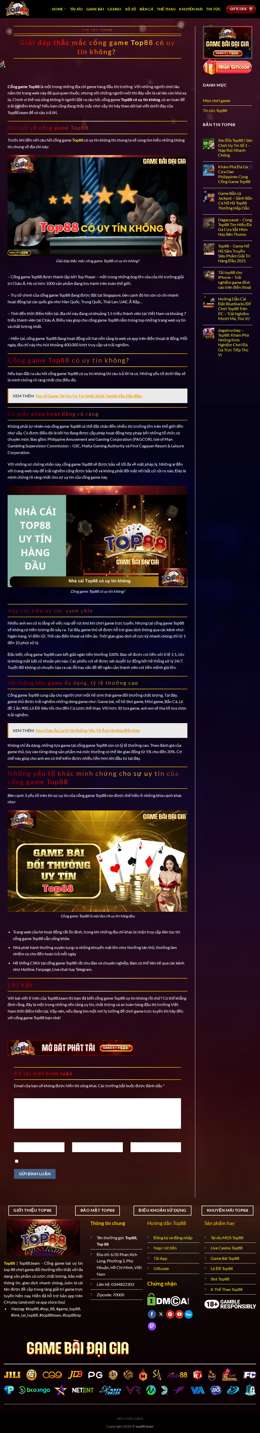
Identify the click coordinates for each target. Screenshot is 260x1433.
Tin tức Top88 (98, 30)
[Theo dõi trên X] (161, 1314)
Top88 (9, 1263)
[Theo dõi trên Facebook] (152, 1314)
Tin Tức (213, 9)
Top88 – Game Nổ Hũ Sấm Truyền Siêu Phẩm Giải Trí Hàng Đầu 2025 (234, 253)
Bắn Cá (146, 9)
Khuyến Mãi (191, 9)
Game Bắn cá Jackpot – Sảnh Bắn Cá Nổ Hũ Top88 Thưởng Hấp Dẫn (235, 200)
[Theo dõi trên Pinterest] (170, 1314)
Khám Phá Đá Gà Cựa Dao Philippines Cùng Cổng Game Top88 (234, 174)
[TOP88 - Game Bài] (24, 9)
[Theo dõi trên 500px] (188, 1314)
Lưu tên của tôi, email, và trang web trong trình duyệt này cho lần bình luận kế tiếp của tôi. (93, 1161)
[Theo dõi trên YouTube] (179, 1314)
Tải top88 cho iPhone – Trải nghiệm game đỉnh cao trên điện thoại (234, 280)
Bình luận (22, 1094)
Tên (17, 1138)
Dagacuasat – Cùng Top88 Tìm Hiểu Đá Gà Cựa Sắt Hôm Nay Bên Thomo (235, 227)
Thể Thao (166, 9)
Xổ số (130, 9)
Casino (114, 9)
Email (76, 1138)
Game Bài (95, 9)
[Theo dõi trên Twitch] (152, 1326)
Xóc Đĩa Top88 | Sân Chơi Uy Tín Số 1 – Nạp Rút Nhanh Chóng (235, 147)
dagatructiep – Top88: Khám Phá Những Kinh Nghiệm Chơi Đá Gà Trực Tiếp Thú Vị (233, 342)
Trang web (139, 1138)
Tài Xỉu (76, 9)
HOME (57, 9)
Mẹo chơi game (216, 100)
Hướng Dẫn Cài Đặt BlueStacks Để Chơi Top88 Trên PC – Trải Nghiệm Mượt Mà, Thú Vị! (234, 308)
